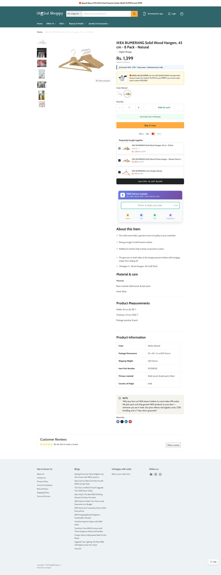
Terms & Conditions (44, 485)
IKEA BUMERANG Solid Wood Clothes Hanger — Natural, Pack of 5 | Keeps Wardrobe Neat (157, 159)
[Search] (134, 14)
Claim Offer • (150, 181)
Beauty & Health (76, 23)
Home (39, 23)
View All (77, 548)
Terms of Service (43, 496)
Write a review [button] (173, 445)
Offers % (50, 23)
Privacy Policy (42, 481)
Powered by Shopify (44, 568)
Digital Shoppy (125, 52)
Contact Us (41, 478)
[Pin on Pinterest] (130, 421)
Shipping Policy (43, 492)
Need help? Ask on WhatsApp (150, 117)
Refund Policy (42, 489)
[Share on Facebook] (117, 421)
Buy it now (150, 125)
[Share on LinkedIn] (126, 421)
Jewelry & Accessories (98, 23)
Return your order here (121, 474)
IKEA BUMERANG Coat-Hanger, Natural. (147, 171)
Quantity (119, 102)
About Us (40, 474)
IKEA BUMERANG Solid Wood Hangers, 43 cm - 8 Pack (152, 145)
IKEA (61, 23)
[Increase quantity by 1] (138, 107)
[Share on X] (122, 421)
